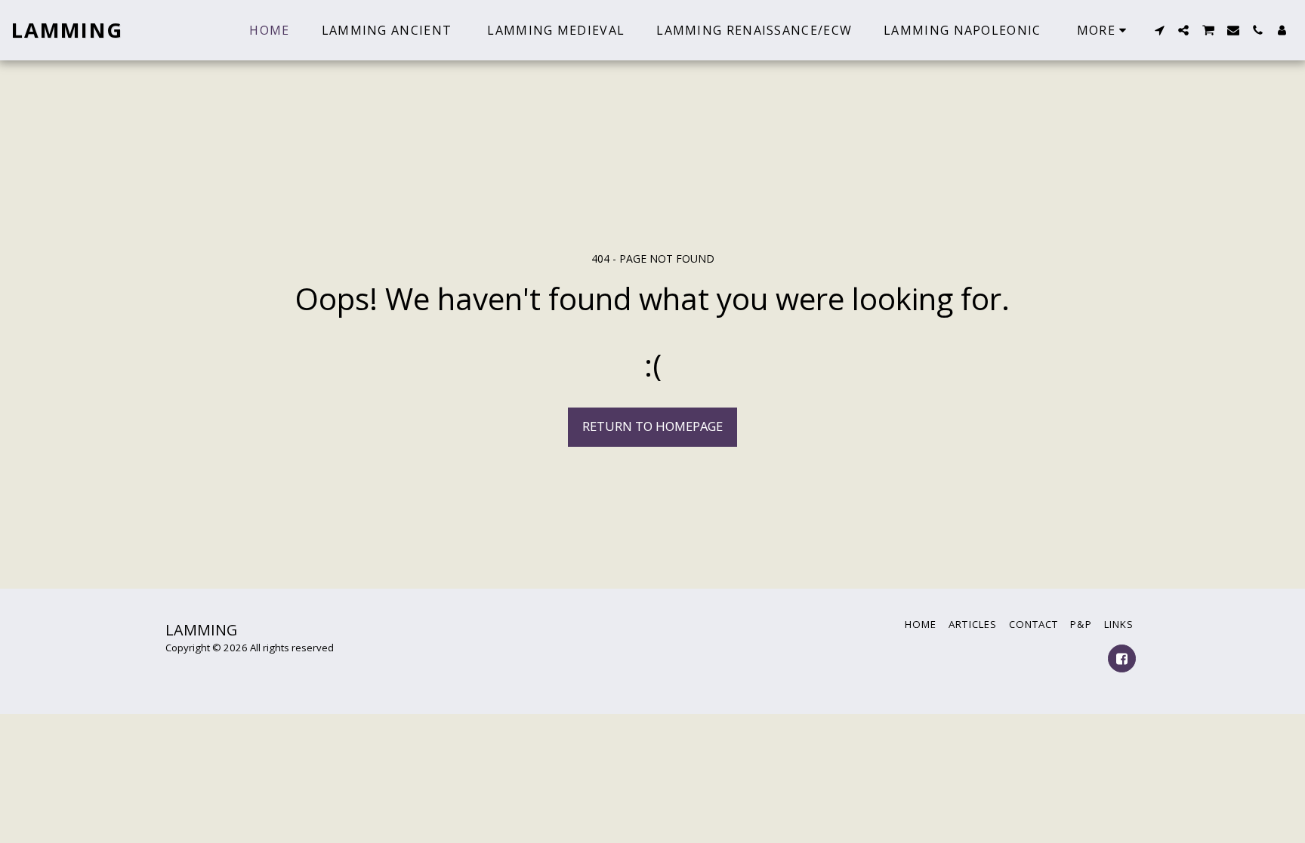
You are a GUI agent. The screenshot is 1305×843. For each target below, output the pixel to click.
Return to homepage (652, 426)
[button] (1159, 30)
